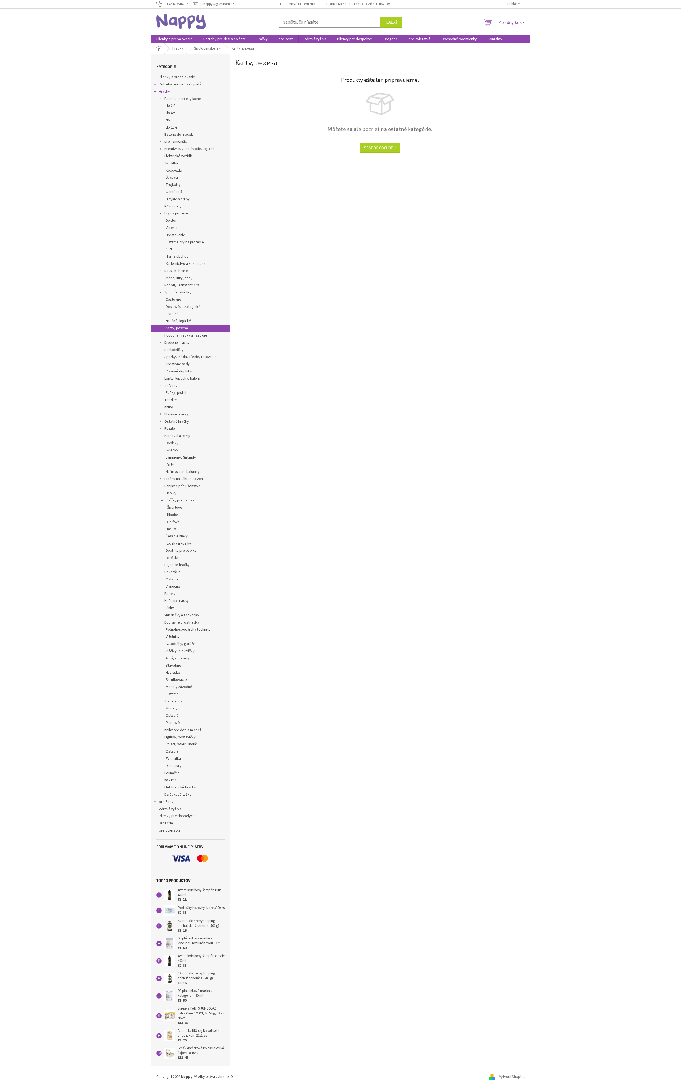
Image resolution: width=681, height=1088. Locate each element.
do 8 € (170, 120)
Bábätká (172, 558)
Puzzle (169, 428)
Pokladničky (174, 350)
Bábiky (171, 493)
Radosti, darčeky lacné (182, 98)
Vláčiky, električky (180, 651)
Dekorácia (172, 572)
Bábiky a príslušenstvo (182, 486)
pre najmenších (176, 141)
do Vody (170, 385)
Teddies (171, 400)
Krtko (168, 407)
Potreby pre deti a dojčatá (180, 84)
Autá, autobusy (178, 658)
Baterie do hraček (178, 134)
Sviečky (172, 450)
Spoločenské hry (177, 292)
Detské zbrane (176, 271)
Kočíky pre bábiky (180, 500)
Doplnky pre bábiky (181, 550)
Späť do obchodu (380, 147)
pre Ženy (166, 801)
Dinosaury (173, 766)
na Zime (170, 780)
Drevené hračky (176, 342)
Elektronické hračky (180, 787)
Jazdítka (171, 163)
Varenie (172, 228)
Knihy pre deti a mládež (183, 730)
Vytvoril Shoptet (512, 1077)
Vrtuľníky (173, 636)
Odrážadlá (174, 192)
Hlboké (172, 514)
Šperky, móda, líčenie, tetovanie (190, 357)
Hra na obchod (177, 256)
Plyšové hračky (176, 414)
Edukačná (172, 773)
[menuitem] (174, 39)
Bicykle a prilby (178, 199)
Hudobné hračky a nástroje (185, 335)
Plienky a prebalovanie (177, 77)
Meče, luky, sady (179, 278)
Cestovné (173, 299)
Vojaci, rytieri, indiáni (182, 744)
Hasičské (173, 672)
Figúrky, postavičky (180, 737)
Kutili (169, 249)
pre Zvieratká (170, 830)
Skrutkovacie (176, 679)
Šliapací (172, 177)
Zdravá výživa (170, 809)
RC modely (172, 206)
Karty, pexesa (177, 328)
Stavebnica (173, 701)
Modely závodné (179, 687)
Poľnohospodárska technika (188, 629)
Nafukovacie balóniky (183, 471)
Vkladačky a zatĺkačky (181, 615)
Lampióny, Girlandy (181, 457)
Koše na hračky (176, 600)
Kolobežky (174, 170)
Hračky (164, 91)
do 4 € (170, 113)
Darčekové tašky (177, 794)
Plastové (173, 723)
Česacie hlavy (177, 536)
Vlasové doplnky (179, 371)
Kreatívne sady (178, 364)
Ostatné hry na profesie (185, 242)
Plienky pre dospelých (177, 816)
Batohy (170, 593)
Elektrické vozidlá (178, 156)
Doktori (171, 220)
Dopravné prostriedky (182, 622)
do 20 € (171, 127)
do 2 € (170, 105)
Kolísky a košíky (178, 543)
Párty (170, 464)
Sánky (169, 608)
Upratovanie (175, 235)
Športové (174, 507)
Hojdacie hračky (177, 565)
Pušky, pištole (177, 392)
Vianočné (173, 586)
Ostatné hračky (176, 421)
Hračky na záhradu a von (183, 479)
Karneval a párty (177, 436)
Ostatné (172, 314)
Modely (171, 708)
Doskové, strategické (183, 306)
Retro (171, 529)
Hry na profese (176, 213)
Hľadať (391, 22)
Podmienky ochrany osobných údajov (358, 4)
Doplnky (172, 443)
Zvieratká (173, 758)
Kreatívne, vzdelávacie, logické (189, 149)
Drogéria (166, 823)
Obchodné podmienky (298, 4)
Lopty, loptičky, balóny (182, 378)
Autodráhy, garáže (180, 644)
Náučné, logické (178, 321)
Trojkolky (173, 184)
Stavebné (173, 665)
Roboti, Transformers (181, 285)
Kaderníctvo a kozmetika (186, 263)
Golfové (173, 522)
